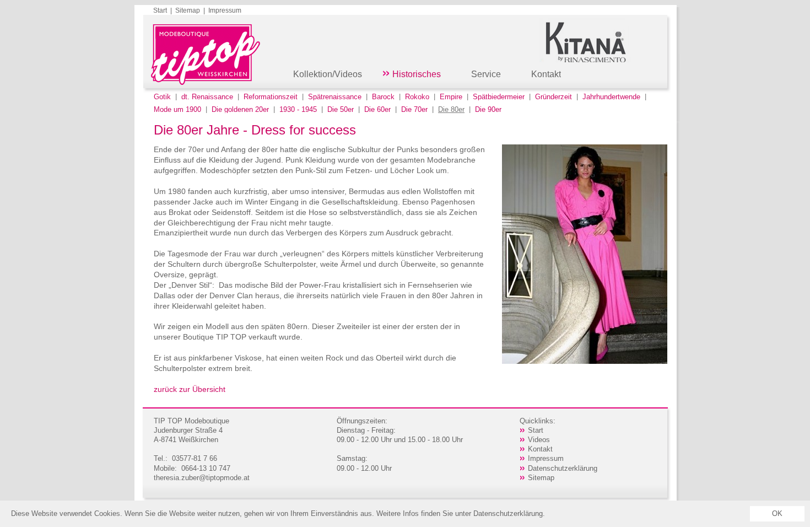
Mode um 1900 (177, 109)
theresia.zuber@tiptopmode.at (202, 478)
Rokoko (417, 96)
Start (160, 10)
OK (777, 513)
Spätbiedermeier (499, 96)
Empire (451, 96)
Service (486, 74)
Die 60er (377, 109)
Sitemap (187, 10)
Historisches (416, 74)
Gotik (162, 96)
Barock (383, 96)
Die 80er (451, 109)
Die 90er (488, 109)
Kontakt (546, 74)
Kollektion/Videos (327, 74)
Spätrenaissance (334, 96)
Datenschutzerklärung (562, 468)
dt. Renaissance (207, 96)
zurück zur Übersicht (189, 389)
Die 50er (340, 109)
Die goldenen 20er (240, 109)
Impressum (224, 10)
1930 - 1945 (298, 109)
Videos (539, 439)
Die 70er (414, 109)
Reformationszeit (271, 96)
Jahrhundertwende (611, 96)
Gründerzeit (553, 96)
